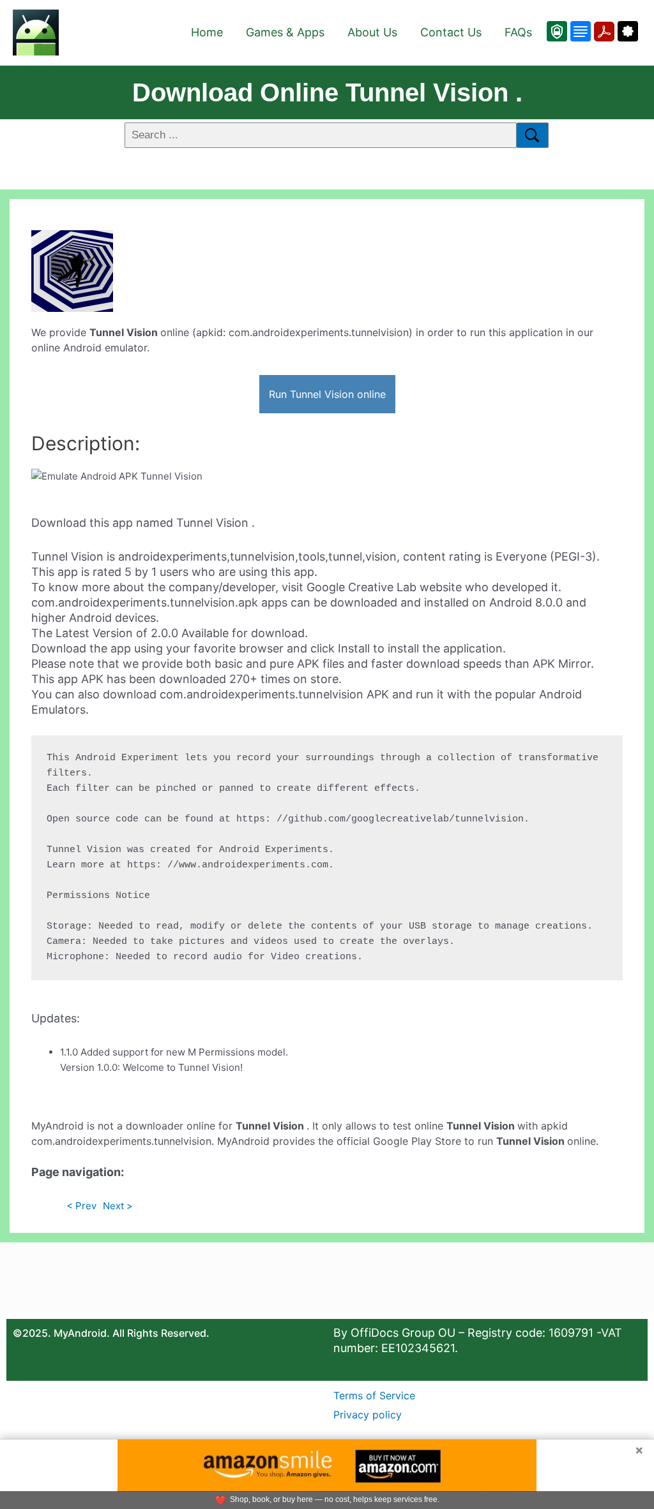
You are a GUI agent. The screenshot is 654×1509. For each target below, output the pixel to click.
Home (207, 32)
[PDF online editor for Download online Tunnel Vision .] (602, 31)
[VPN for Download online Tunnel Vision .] (557, 31)
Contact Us (451, 32)
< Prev (81, 1206)
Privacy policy (367, 1414)
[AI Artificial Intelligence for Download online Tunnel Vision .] (626, 31)
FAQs (518, 32)
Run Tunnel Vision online (327, 394)
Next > (118, 1206)
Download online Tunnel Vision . (327, 92)
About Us (372, 32)
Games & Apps (285, 32)
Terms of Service (374, 1395)
